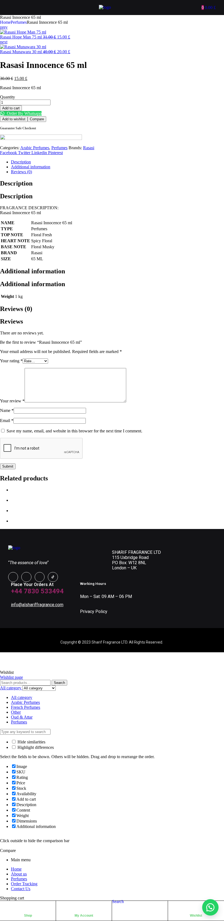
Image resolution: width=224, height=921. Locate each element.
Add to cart (11, 108)
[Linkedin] (40, 577)
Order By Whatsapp (24, 113)
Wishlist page (11, 677)
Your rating (11, 360)
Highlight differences (35, 747)
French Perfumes (25, 707)
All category (21, 697)
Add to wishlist (13, 119)
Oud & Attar (22, 717)
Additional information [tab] (32, 271)
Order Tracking (24, 883)
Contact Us (20, 888)
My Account (84, 915)
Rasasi (88, 147)
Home (5, 22)
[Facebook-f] (13, 577)
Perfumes (19, 22)
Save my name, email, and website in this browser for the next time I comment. (74, 431)
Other (16, 712)
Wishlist (196, 915)
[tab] (117, 162)
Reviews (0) (21, 171)
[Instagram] (26, 577)
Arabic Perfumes (34, 147)
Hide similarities (30, 742)
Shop (28, 915)
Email (6, 420)
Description (21, 162)
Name (7, 410)
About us (19, 874)
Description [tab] (16, 183)
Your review (12, 401)
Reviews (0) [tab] (16, 308)
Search (59, 683)
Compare (37, 119)
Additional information (30, 167)
